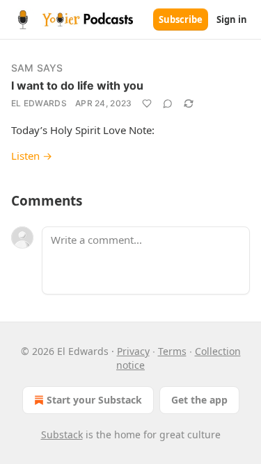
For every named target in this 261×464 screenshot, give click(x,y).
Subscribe (181, 19)
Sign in (231, 19)
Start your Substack (94, 399)
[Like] (147, 103)
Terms (172, 351)
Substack (62, 434)
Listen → (31, 156)
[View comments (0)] (168, 103)
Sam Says (37, 68)
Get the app (199, 399)
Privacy (133, 351)
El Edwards (39, 103)
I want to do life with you (77, 85)
